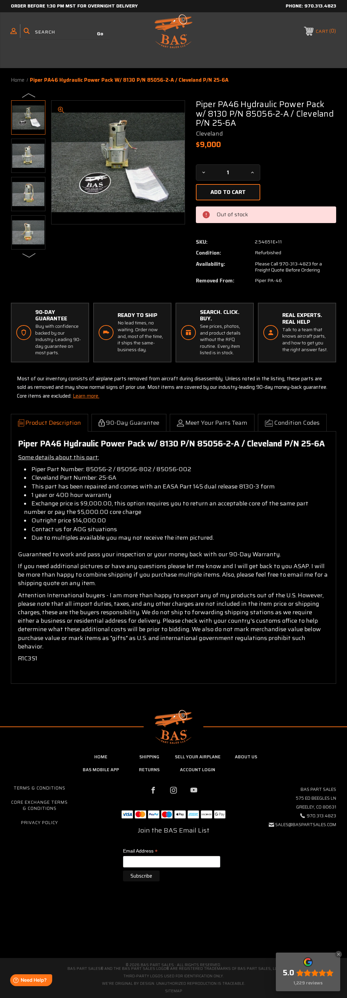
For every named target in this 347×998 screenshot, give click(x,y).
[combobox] (67, 32)
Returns (149, 769)
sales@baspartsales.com (305, 824)
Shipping (149, 756)
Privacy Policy (39, 822)
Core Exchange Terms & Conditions (39, 805)
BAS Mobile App (101, 769)
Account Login (197, 769)
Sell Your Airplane (198, 756)
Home (100, 756)
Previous (29, 95)
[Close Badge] (338, 954)
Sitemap (173, 991)
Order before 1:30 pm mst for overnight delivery (74, 5)
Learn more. (86, 396)
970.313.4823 (320, 5)
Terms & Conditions (39, 788)
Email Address (140, 851)
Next (29, 255)
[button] (173, 929)
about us (246, 756)
